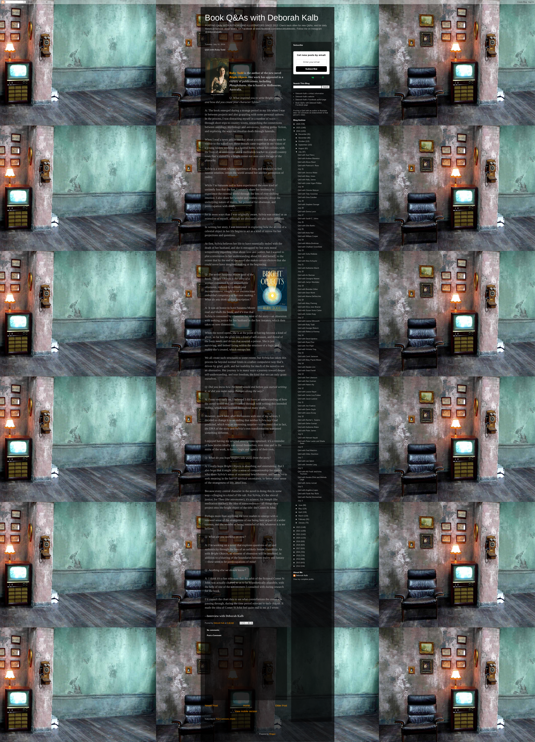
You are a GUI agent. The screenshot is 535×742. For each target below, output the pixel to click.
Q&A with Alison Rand (306, 162)
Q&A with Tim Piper (306, 346)
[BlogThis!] (243, 623)
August (301, 148)
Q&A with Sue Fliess (306, 155)
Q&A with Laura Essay (307, 413)
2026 (298, 124)
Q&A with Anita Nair (306, 233)
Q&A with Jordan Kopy (307, 314)
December (302, 134)
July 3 (300, 501)
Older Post (281, 705)
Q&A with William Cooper (308, 236)
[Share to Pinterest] (251, 623)
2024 (298, 131)
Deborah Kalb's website (305, 97)
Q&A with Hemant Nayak (308, 438)
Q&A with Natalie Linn (306, 367)
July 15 (301, 353)
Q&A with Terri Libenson (307, 378)
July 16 (301, 335)
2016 (298, 552)
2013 (298, 563)
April (300, 512)
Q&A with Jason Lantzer (307, 399)
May (300, 509)
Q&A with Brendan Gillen (308, 289)
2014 (298, 559)
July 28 (301, 208)
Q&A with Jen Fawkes (307, 406)
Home (246, 705)
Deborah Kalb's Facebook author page (311, 100)
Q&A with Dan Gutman (307, 381)
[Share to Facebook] (249, 623)
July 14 (301, 363)
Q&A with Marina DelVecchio (309, 296)
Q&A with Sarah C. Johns (308, 218)
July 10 (301, 416)
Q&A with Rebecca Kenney (309, 332)
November (302, 138)
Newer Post (211, 705)
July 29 (301, 201)
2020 (298, 538)
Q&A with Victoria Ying (307, 349)
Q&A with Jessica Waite (307, 173)
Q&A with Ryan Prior (306, 342)
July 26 (301, 222)
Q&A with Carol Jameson (308, 356)
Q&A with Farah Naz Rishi (308, 494)
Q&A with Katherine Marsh (308, 268)
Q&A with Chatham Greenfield (310, 247)
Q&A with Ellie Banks (306, 226)
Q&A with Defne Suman (307, 423)
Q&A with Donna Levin (307, 212)
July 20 (301, 271)
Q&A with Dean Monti (306, 293)
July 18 (301, 300)
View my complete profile (303, 579)
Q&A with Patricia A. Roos (308, 166)
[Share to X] (246, 623)
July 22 (301, 257)
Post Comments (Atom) (225, 719)
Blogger (272, 734)
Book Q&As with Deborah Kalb (261, 17)
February (302, 519)
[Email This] (241, 623)
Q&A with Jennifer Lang (307, 465)
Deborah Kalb (302, 575)
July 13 (301, 374)
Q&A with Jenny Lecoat (307, 483)
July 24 (301, 240)
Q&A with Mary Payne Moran (309, 360)
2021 (298, 534)
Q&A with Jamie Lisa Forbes (309, 395)
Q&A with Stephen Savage (308, 204)
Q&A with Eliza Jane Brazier (309, 307)
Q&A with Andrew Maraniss (309, 158)
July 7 (300, 457)
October (301, 141)
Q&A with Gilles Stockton (308, 454)
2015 (298, 555)
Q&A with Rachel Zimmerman (310, 497)
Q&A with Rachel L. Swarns (309, 420)
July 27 (301, 215)
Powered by (304, 77)
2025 (298, 128)
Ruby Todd (236, 73)
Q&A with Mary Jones (306, 176)
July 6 (300, 468)
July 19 (301, 286)
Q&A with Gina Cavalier (307, 197)
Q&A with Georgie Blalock (308, 328)
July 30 (301, 187)
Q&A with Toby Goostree (308, 194)
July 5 (300, 486)
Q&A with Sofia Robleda (307, 254)
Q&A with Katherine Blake (308, 427)
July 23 (301, 250)
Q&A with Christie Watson (308, 190)
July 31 (301, 169)
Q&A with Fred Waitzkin (307, 450)
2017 (298, 548)
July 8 (300, 447)
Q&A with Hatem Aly (306, 385)
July (300, 152)
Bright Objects (238, 77)
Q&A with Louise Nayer (307, 392)
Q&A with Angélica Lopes (308, 490)
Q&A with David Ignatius (307, 339)
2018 (298, 545)
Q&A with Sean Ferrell (307, 370)
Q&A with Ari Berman (306, 275)
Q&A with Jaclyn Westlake (308, 282)
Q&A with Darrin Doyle (307, 409)
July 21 (301, 265)
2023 (298, 527)
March (301, 516)
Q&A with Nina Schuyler (307, 261)
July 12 (301, 388)
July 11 (300, 402)
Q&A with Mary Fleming (307, 303)
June (300, 505)
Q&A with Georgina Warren (308, 279)
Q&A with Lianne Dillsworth (308, 321)
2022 (298, 531)
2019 (298, 541)
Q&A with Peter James (307, 431)
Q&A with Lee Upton (306, 461)
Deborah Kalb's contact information (310, 93)
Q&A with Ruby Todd (306, 325)
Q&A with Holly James (307, 180)
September (303, 145)
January (301, 523)
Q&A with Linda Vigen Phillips (310, 183)
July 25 (301, 229)
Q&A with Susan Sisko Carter (310, 310)
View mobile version (246, 711)
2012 (298, 566)
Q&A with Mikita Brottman (308, 243)
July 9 (300, 434)
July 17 (301, 317)
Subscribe (311, 69)
